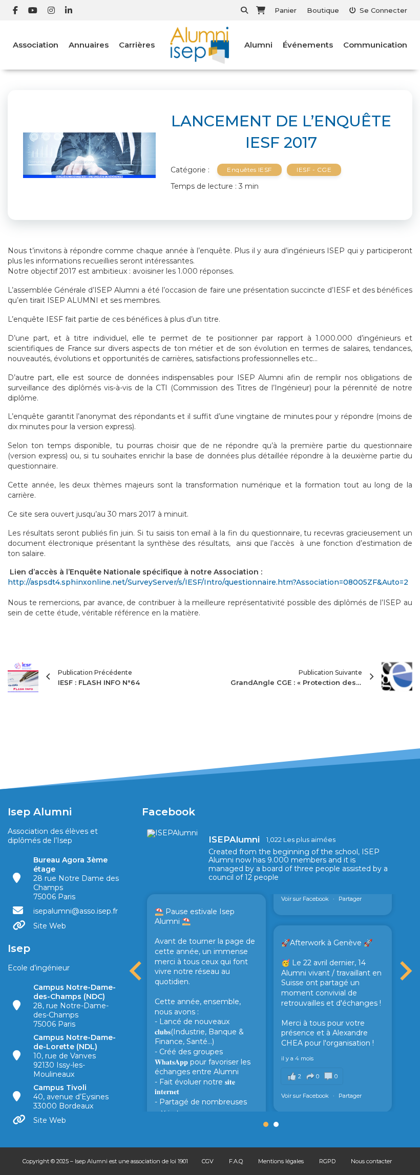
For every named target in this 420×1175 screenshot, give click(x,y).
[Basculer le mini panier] (260, 10)
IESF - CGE (314, 169)
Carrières (137, 45)
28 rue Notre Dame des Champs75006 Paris (76, 878)
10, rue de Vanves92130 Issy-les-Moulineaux (74, 1056)
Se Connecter (383, 10)
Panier (286, 10)
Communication (375, 45)
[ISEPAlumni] (172, 833)
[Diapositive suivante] (404, 971)
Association (35, 45)
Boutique (323, 10)
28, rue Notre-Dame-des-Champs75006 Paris (74, 1006)
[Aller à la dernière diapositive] (137, 971)
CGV (208, 1161)
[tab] (265, 1124)
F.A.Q (236, 1161)
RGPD (327, 1161)
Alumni (258, 45)
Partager (350, 898)
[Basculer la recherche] (244, 10)
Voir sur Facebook (305, 898)
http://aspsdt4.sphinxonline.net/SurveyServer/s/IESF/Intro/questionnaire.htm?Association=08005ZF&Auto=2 (208, 582)
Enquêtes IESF (249, 169)
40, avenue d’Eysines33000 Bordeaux (71, 1097)
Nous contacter (371, 1161)
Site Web (49, 925)
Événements (308, 45)
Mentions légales (281, 1161)
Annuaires (89, 45)
